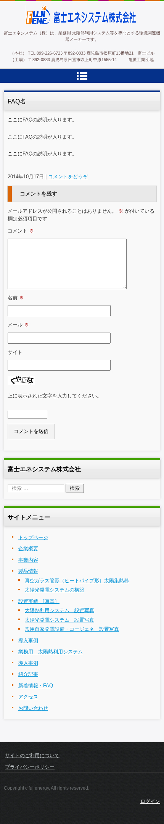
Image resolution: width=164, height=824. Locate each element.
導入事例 (28, 640)
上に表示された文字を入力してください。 (55, 396)
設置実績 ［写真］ (38, 601)
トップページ (33, 537)
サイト (15, 352)
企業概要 (28, 548)
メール (18, 325)
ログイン (150, 801)
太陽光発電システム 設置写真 (59, 620)
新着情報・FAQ (35, 685)
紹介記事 (28, 674)
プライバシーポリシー (30, 767)
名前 (16, 298)
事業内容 (28, 560)
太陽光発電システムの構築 (54, 590)
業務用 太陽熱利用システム (50, 651)
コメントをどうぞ (68, 176)
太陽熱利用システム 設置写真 (59, 610)
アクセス (28, 697)
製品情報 (28, 571)
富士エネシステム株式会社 (67, 29)
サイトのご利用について (32, 755)
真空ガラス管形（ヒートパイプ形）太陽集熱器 (77, 580)
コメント (21, 231)
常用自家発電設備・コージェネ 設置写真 (72, 629)
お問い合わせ (33, 708)
